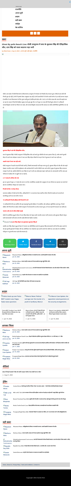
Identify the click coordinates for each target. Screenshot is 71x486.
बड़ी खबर (29, 51)
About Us (9, 464)
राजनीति (35, 51)
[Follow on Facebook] (31, 33)
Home (4, 464)
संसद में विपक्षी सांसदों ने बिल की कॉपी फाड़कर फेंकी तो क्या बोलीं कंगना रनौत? (21, 372)
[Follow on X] (35, 33)
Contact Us (37, 464)
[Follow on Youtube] (38, 33)
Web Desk (7, 51)
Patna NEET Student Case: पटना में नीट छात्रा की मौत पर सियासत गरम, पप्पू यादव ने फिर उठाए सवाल (11, 312)
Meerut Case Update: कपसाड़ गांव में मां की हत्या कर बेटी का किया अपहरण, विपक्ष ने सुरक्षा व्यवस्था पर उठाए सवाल (58, 312)
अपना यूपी (23, 51)
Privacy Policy (16, 464)
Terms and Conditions (27, 464)
